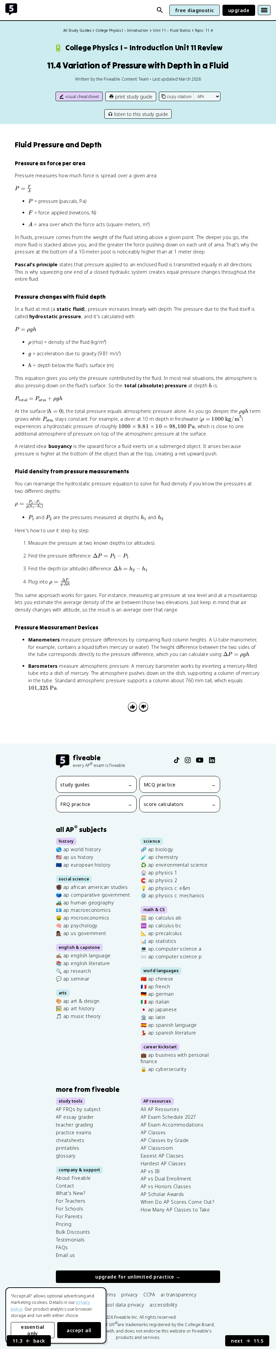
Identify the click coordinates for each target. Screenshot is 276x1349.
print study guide (133, 96)
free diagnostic (194, 10)
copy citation (179, 96)
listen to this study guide (141, 114)
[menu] (264, 10)
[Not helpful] (143, 706)
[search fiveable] (160, 10)
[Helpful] (132, 706)
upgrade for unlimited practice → (138, 1277)
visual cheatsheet (82, 96)
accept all (79, 1330)
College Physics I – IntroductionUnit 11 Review (138, 47)
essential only (32, 1330)
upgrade (238, 10)
